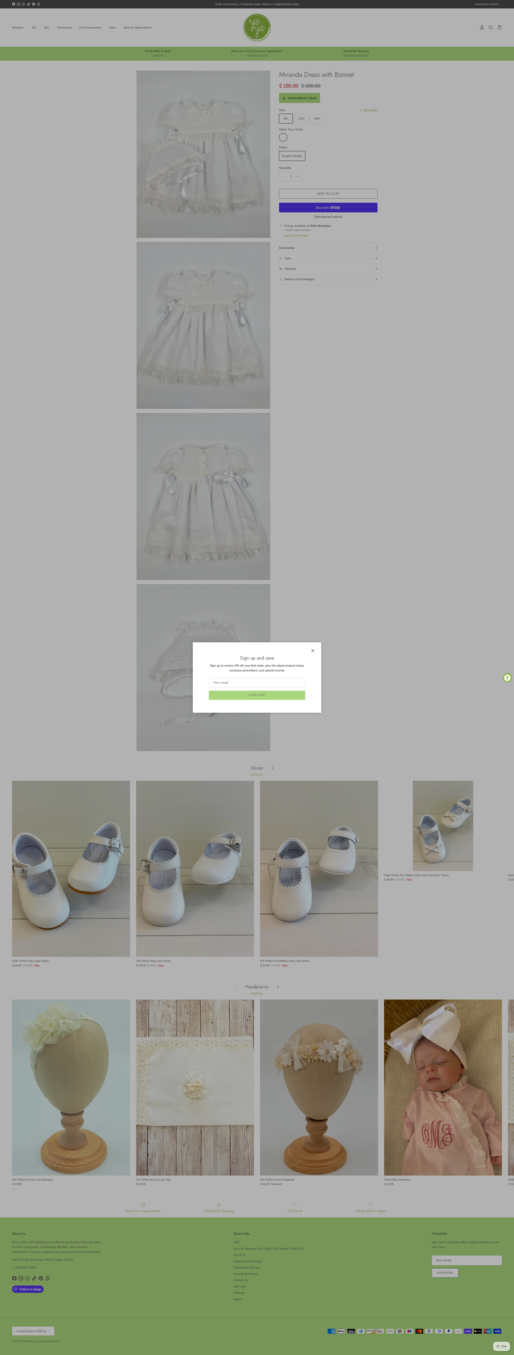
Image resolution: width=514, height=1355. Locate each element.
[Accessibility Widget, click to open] (507, 677)
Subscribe (257, 695)
